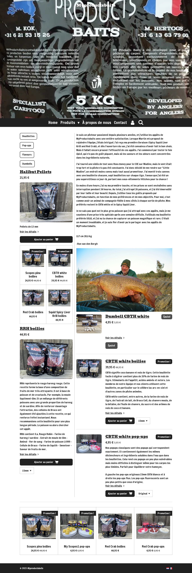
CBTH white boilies (59, 274)
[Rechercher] (141, 122)
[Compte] (132, 122)
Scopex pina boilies (32, 274)
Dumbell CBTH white (127, 316)
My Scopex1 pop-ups (77, 546)
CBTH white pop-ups (126, 436)
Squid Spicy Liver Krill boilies (59, 313)
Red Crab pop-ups (153, 546)
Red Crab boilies (33, 312)
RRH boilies (32, 328)
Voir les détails (28, 231)
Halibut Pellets (35, 172)
